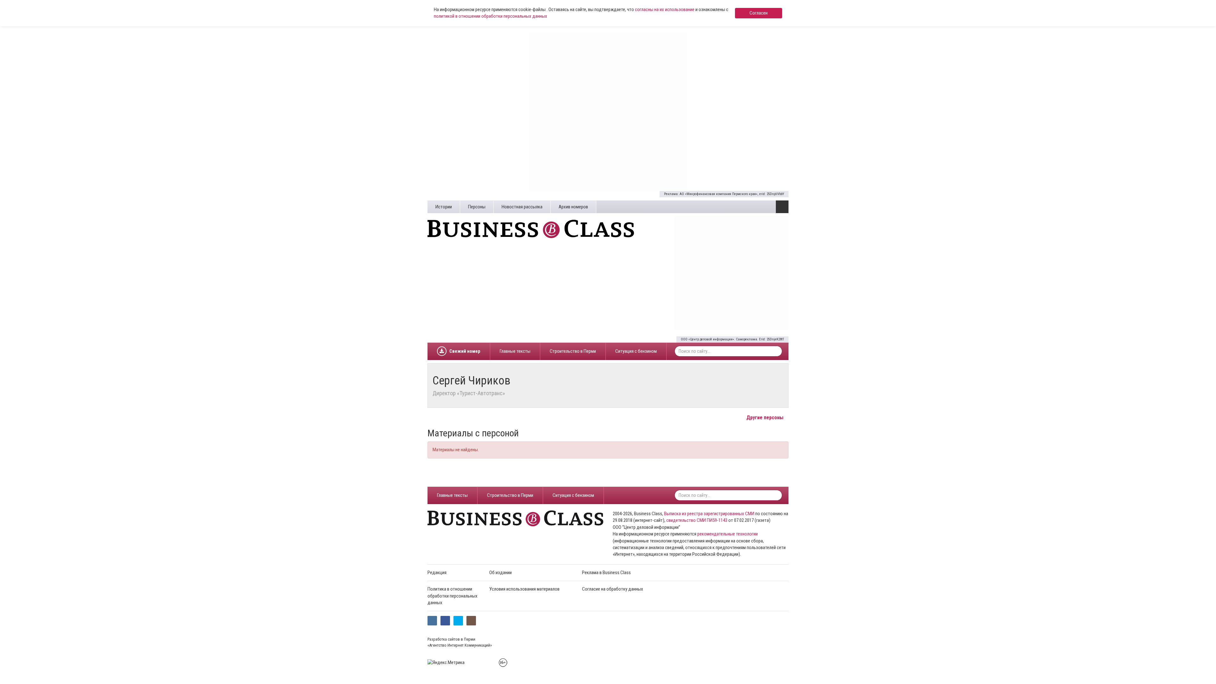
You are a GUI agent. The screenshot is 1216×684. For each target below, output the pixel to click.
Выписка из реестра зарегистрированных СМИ (709, 513)
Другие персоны (765, 418)
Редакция (437, 572)
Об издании (500, 572)
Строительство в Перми (573, 351)
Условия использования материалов (524, 589)
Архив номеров (573, 207)
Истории (443, 207)
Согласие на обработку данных (612, 589)
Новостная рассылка (522, 207)
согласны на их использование (664, 9)
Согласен (759, 13)
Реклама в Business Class (606, 572)
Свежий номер (464, 351)
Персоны (476, 207)
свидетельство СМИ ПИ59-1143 (696, 520)
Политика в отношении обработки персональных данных (453, 595)
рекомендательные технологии (727, 534)
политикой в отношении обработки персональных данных (490, 16)
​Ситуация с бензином (636, 351)
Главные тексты (515, 351)
